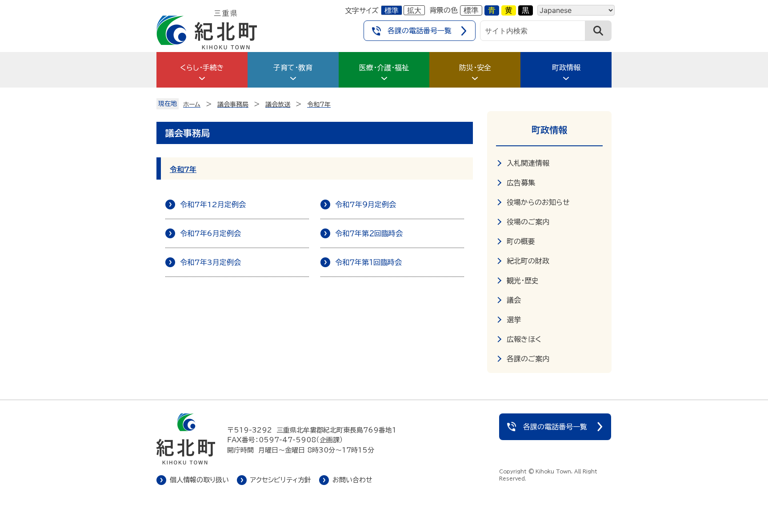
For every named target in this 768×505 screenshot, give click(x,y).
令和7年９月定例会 (365, 204)
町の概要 (521, 241)
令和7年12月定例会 (213, 204)
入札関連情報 (528, 163)
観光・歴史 (523, 280)
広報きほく (524, 339)
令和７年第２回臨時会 (369, 233)
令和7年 (183, 169)
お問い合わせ (352, 480)
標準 (391, 10)
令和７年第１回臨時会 (368, 262)
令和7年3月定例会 (210, 262)
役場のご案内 (528, 221)
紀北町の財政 (528, 261)
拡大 (414, 10)
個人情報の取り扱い (199, 480)
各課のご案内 (528, 358)
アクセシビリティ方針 (280, 480)
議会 (514, 300)
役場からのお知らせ (538, 202)
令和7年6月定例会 (210, 233)
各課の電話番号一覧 (420, 30)
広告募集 (521, 182)
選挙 (514, 319)
